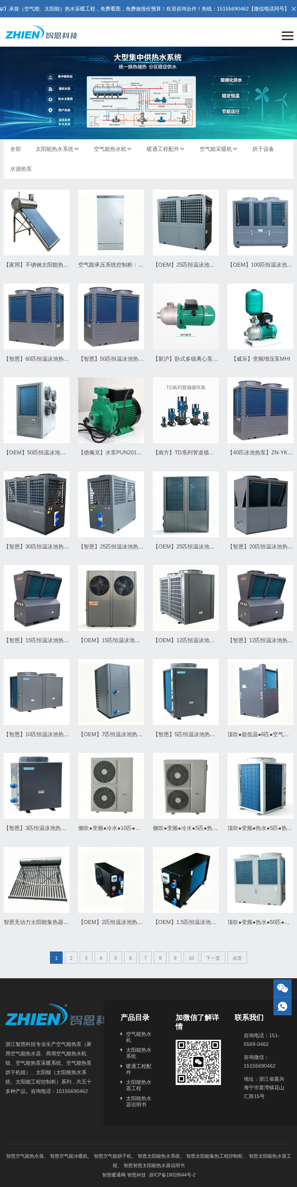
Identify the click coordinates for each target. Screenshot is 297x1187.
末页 (237, 958)
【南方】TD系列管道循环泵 (186, 452)
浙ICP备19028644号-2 (171, 1175)
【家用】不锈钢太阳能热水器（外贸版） (52, 265)
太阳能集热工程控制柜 (219, 1156)
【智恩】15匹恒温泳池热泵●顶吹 (43, 640)
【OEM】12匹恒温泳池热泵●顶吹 (193, 640)
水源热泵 (21, 169)
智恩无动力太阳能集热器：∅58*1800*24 (52, 922)
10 (191, 958)
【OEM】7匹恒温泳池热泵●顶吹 (117, 734)
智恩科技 (136, 1175)
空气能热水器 (30, 1156)
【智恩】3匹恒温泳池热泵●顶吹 (42, 828)
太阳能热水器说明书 (138, 1101)
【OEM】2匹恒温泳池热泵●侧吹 (117, 922)
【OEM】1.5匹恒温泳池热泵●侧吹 (194, 922)
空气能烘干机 (117, 1156)
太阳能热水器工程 (138, 1085)
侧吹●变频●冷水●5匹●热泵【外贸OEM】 (202, 828)
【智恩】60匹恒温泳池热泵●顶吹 (43, 359)
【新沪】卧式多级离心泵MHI (188, 359)
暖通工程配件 (163, 149)
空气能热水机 (110, 149)
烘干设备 (263, 149)
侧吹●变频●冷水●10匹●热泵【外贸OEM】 (129, 828)
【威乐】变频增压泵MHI (260, 359)
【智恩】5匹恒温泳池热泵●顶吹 (191, 734)
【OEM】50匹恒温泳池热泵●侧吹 (44, 452)
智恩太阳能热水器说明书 (159, 1165)
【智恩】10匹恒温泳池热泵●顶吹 (43, 734)
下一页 (213, 958)
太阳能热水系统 (54, 149)
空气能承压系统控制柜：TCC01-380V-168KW (133, 265)
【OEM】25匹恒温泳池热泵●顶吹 (193, 265)
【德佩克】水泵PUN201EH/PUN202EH (125, 452)
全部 (15, 149)
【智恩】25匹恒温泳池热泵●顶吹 (118, 546)
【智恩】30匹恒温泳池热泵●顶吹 (43, 546)
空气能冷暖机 (73, 1156)
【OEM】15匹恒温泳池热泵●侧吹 (119, 640)
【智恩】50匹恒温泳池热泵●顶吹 (118, 359)
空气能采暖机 (216, 149)
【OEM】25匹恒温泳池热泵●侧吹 (193, 546)
